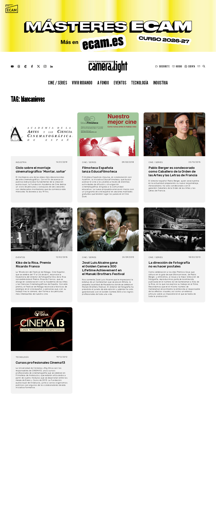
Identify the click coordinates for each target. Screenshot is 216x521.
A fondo (103, 83)
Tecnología (139, 83)
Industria (160, 83)
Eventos (120, 83)
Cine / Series (57, 83)
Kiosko (179, 66)
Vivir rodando (82, 83)
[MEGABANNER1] (108, 26)
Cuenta (191, 66)
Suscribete (164, 66)
